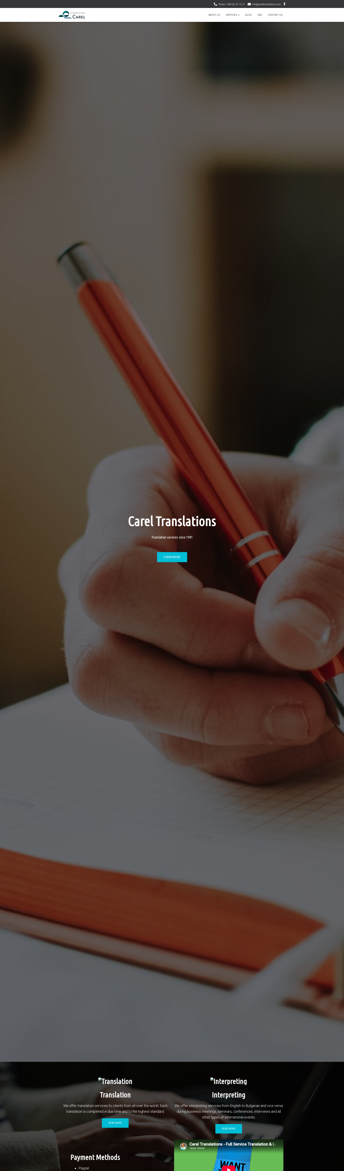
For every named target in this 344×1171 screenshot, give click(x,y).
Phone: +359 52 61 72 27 (231, 4)
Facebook (284, 4)
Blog (248, 15)
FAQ (260, 15)
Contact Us (275, 15)
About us (214, 15)
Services (231, 15)
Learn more (172, 557)
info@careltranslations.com (266, 4)
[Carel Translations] (72, 14)
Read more (115, 1122)
